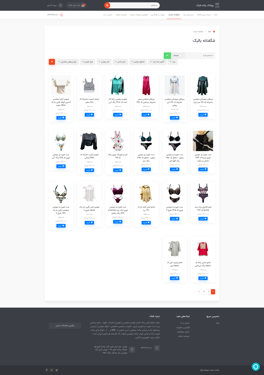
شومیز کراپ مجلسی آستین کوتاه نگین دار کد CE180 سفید (61, 102)
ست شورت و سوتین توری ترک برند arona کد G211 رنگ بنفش (118, 210)
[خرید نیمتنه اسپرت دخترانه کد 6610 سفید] (89, 85)
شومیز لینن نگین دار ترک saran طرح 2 (89, 208)
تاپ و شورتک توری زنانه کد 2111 (117, 156)
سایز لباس (121, 61)
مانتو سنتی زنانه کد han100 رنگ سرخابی (203, 264)
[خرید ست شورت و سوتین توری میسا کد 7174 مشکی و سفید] (203, 141)
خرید (202, 114)
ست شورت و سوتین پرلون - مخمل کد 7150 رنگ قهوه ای (174, 157)
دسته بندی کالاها (204, 14)
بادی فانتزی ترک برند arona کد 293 (203, 208)
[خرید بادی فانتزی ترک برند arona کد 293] (203, 193)
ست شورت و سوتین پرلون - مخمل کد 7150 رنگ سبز (146, 157)
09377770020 (52, 14)
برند (173, 61)
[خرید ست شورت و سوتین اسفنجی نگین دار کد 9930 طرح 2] (61, 193)
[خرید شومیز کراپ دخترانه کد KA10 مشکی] (89, 141)
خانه (216, 14)
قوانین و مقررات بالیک (139, 14)
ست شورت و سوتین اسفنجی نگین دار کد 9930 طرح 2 (61, 210)
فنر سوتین (105, 61)
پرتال (202, 370)
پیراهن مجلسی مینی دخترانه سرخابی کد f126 (146, 101)
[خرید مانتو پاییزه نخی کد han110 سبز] (175, 248)
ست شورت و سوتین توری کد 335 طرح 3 (174, 208)
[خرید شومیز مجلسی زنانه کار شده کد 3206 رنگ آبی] (118, 85)
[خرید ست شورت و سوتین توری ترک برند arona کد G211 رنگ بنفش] (118, 193)
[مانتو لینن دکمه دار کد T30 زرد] (146, 193)
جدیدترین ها (188, 14)
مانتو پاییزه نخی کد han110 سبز (174, 264)
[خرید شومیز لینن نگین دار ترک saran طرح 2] (89, 193)
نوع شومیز (88, 61)
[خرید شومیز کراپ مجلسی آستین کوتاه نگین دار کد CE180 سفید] (61, 85)
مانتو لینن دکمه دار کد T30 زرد (146, 208)
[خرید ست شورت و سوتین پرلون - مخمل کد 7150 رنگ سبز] (146, 141)
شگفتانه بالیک (174, 14)
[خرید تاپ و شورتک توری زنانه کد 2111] (118, 141)
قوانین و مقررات (182, 327)
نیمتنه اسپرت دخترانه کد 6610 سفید (89, 101)
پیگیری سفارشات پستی (65, 325)
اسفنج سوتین (138, 61)
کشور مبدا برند (158, 61)
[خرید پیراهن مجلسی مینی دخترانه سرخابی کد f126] (146, 85)
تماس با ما (107, 14)
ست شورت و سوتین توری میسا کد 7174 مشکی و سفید (203, 157)
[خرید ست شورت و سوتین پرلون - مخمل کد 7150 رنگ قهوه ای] (175, 141)
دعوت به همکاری (158, 14)
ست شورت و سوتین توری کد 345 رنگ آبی (61, 156)
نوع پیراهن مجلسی (68, 61)
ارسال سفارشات (183, 332)
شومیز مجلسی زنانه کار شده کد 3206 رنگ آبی (118, 101)
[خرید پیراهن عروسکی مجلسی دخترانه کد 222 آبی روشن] (175, 85)
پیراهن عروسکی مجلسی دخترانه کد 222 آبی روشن (174, 102)
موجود (175, 55)
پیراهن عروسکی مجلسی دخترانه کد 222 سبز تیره (203, 101)
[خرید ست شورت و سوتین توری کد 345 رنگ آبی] (61, 141)
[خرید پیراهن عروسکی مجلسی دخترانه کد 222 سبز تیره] (203, 85)
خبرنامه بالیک (121, 14)
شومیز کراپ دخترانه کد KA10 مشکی (89, 156)
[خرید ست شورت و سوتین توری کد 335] (175, 193)
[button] (76, 5)
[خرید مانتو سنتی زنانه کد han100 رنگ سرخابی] (203, 248)
